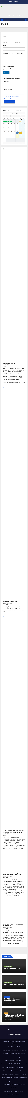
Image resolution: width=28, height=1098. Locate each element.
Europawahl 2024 (13, 1053)
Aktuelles (13, 1046)
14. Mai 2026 (8, 1003)
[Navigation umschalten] (13, 20)
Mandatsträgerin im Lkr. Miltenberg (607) (17, 1067)
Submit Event (16, 1081)
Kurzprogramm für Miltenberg (7, 1063)
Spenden (10, 1081)
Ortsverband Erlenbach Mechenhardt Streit (11, 1074)
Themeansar (14, 1043)
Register (3, 1077)
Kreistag (21, 1060)
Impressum (20, 1057)
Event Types (7, 1057)
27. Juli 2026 (8, 970)
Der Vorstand (5, 1053)
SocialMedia (15, 1077)
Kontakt (16, 1060)
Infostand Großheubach (10, 601)
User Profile (8, 1094)
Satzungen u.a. (9, 1077)
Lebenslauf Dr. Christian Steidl (20, 1063)
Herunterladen (14, 1057)
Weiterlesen (22, 382)
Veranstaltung (19, 1094)
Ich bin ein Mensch (9, 68)
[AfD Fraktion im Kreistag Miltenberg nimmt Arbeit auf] (14, 863)
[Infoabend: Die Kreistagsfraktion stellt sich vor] (14, 911)
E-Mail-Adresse (8, 89)
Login (7, 1067)
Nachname (17, 42)
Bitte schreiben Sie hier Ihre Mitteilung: (13, 53)
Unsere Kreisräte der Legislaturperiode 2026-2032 (14, 1091)
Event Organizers (21, 1053)
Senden (6, 72)
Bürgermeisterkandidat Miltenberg (9, 1050)
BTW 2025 (18, 1046)
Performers (23, 1074)
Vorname (5, 42)
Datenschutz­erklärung (21, 1050)
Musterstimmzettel (15, 1070)
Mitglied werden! (6, 1070)
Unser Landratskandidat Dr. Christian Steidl (14, 1087)
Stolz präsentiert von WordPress (9, 1041)
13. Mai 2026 (8, 1019)
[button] (23, 19)
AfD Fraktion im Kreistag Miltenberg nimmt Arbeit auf (14, 1017)
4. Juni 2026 (8, 987)
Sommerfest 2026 (23, 1077)
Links (3, 1067)
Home (9, 1046)
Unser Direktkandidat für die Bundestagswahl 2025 (14, 1084)
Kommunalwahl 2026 (9, 1060)
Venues (13, 1094)
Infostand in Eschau (9, 363)
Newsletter (22, 1070)
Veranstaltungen (7, 966)
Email (4, 45)
